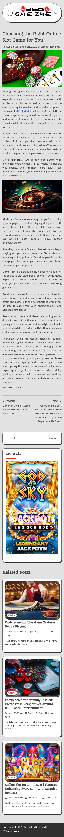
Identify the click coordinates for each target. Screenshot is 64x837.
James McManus (50, 46)
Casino (18, 387)
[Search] (55, 13)
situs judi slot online (27, 111)
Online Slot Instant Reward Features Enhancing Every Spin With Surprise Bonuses (31, 788)
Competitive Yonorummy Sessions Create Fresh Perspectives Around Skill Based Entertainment (29, 704)
